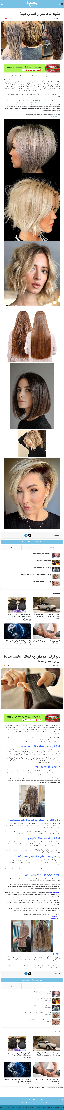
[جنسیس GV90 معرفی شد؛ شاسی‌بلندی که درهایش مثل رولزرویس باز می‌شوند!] (46, 604)
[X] (29, 535)
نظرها (11, 547)
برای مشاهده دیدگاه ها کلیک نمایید (32, 542)
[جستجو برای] (59, 4)
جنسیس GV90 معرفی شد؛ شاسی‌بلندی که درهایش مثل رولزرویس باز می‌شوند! (47, 615)
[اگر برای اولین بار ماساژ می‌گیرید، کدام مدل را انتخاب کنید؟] (46, 631)
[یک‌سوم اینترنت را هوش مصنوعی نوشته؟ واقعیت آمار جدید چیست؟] (17, 631)
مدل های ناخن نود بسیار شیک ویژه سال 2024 (41, 581)
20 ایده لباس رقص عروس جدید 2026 (42, 567)
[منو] (62, 4)
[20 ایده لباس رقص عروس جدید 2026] (56, 569)
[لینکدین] (26, 535)
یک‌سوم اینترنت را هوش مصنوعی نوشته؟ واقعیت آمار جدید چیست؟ (18, 642)
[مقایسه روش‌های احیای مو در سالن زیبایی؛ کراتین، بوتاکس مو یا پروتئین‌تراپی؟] (17, 604)
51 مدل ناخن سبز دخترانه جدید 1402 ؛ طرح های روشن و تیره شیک (36, 574)
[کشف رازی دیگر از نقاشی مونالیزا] (56, 562)
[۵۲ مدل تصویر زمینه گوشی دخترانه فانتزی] (56, 555)
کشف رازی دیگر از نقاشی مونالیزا (44, 560)
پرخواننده (52, 547)
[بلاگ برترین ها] (32, 4)
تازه (31, 547)
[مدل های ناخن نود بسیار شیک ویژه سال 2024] (56, 583)
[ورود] (2, 4)
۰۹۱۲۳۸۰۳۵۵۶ (54, 116)
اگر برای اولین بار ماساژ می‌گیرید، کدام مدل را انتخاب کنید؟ (46, 642)
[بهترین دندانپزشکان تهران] (32, 68)
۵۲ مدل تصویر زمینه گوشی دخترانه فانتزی (41, 553)
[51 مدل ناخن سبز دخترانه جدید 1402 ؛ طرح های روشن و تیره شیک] (56, 576)
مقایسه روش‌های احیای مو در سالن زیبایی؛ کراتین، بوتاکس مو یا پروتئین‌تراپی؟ (19, 616)
